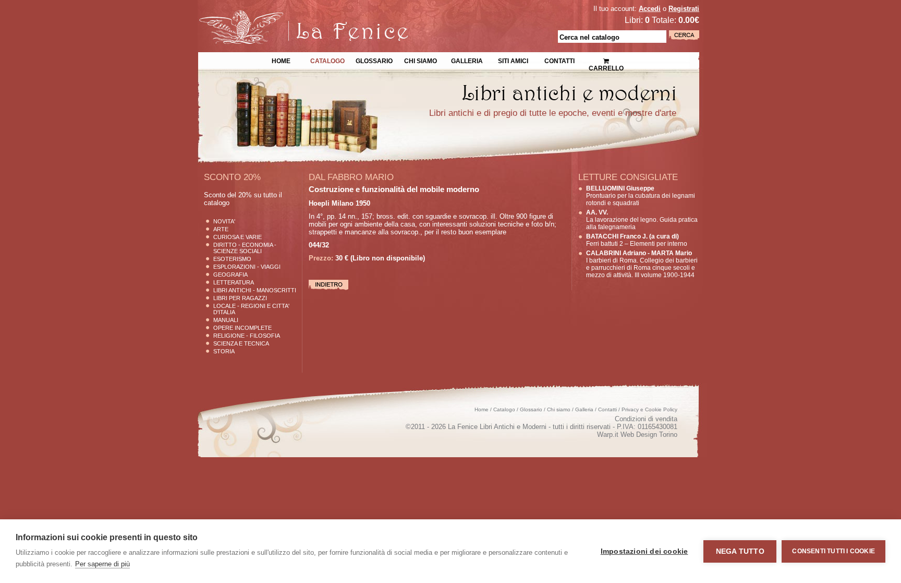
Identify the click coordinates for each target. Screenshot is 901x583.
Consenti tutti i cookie (833, 551)
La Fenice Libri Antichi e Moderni (289, 15)
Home (281, 60)
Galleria (467, 60)
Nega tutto (740, 551)
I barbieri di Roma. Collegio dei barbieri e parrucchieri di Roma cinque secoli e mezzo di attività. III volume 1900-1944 (642, 264)
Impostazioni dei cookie (644, 551)
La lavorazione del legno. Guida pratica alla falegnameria (642, 220)
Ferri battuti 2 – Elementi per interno (636, 240)
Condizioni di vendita (646, 419)
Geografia (230, 274)
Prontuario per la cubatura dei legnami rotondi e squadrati (640, 196)
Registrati (683, 9)
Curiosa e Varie (237, 237)
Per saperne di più (102, 564)
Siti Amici (513, 60)
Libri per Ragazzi (240, 298)
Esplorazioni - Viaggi (247, 267)
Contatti (559, 60)
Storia (224, 351)
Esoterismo (232, 259)
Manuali (225, 320)
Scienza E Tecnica (241, 343)
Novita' (224, 221)
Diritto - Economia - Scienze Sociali (244, 248)
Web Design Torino (648, 434)
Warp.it (607, 434)
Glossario (374, 60)
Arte (220, 229)
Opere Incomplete (242, 328)
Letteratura (233, 282)
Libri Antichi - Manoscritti (254, 290)
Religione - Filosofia (246, 335)
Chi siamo (420, 60)
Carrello (606, 57)
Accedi (650, 9)
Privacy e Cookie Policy (649, 409)
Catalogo (327, 60)
